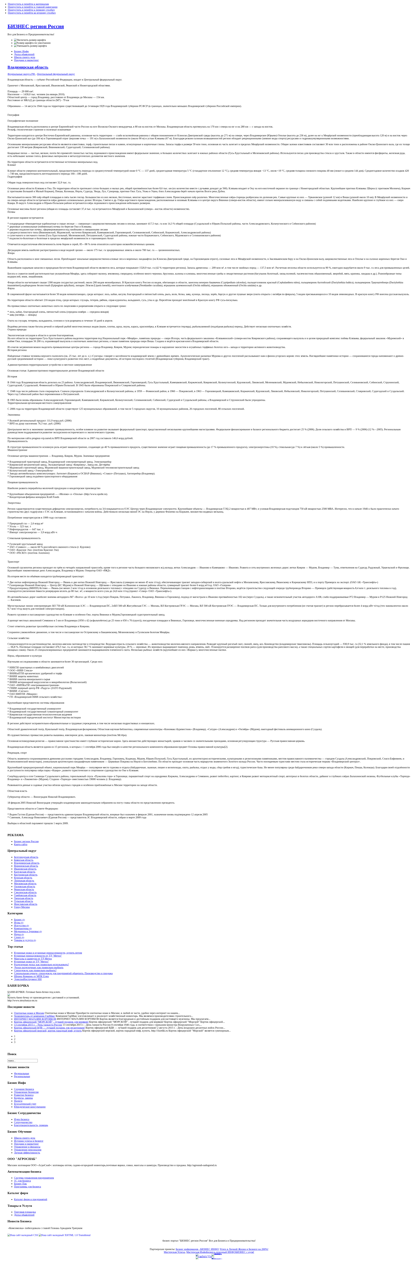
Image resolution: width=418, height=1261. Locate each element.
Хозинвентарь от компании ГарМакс (34, 1016)
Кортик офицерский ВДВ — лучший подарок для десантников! (49, 1027)
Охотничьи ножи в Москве (29, 1013)
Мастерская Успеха (174, 1252)
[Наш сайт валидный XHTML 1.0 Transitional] (64, 1235)
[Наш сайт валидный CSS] (23, 1235)
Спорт (19, 937)
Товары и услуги (25, 940)
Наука (19, 934)
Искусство (21, 925)
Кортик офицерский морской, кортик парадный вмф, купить (48, 1030)
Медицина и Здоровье (28, 931)
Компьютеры (23, 928)
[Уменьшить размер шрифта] (30, 45)
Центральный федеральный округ (56, 74)
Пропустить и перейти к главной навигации (32, 7)
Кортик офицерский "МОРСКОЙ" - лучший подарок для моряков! (51, 1021)
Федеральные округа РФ (22, 74)
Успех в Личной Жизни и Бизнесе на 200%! (244, 1249)
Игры (18, 922)
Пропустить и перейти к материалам (28, 4)
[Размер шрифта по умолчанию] (32, 42)
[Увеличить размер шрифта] (30, 40)
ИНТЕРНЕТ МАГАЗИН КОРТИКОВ (35, 1019)
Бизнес (19, 919)
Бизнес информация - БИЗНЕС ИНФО (197, 1249)
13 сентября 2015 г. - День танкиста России (38, 1024)
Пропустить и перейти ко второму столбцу (32, 12)
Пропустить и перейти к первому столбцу (31, 9)
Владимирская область (28, 67)
